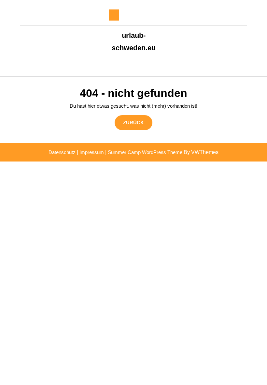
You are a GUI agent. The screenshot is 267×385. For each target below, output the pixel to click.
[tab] (114, 15)
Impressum (91, 152)
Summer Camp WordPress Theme (145, 152)
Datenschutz (62, 152)
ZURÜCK (137, 122)
